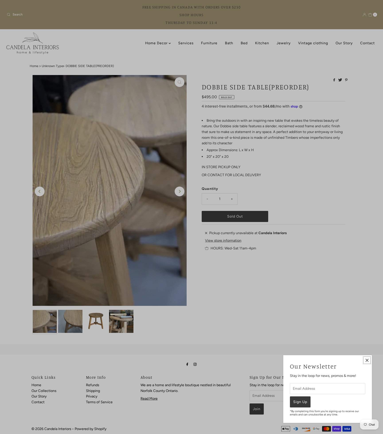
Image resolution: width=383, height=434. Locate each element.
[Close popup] (367, 360)
